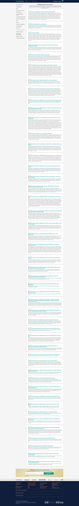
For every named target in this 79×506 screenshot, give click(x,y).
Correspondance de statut (19, 15)
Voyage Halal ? (18, 6)
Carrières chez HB (19, 36)
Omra (17, 8)
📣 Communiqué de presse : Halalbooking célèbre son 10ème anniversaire (42, 80)
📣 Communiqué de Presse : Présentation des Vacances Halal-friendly (41, 438)
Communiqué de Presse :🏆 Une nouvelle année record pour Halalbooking (42, 360)
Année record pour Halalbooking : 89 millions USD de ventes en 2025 (41, 11)
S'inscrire (59, 1)
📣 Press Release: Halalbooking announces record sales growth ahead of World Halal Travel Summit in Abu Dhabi (44, 462)
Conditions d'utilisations (36, 475)
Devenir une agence (19, 31)
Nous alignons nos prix (20, 10)
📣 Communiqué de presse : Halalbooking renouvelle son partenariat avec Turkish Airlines (44, 166)
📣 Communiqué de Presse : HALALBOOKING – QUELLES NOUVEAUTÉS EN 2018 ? (44, 396)
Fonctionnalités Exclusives (56, 487)
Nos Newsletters (19, 26)
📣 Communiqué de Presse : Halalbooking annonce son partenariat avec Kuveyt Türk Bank (44, 336)
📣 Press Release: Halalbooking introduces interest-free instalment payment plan (44, 328)
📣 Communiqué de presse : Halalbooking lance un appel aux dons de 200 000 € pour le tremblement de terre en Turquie (44, 108)
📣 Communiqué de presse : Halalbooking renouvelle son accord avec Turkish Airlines (44, 100)
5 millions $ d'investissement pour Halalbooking (37, 24)
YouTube (60, 502)
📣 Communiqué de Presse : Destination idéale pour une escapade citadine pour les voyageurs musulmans (44, 387)
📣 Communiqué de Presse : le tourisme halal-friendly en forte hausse (41, 378)
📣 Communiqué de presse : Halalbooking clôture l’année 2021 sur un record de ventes (45, 155)
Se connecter (55, 1)
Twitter (57, 502)
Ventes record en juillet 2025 (33, 32)
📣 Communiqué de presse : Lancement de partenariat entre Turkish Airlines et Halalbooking (43, 284)
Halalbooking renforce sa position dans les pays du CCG (39, 54)
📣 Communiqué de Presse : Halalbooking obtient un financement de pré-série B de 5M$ (44, 197)
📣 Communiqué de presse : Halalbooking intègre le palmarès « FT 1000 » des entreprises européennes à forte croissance (43, 276)
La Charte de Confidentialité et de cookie (45, 475)
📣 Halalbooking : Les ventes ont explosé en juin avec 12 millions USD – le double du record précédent (44, 177)
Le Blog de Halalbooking (20, 24)
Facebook (58, 502)
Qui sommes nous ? (18, 482)
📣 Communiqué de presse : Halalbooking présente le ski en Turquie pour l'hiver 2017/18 (43, 405)
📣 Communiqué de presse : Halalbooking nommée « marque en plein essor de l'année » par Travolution (45, 224)
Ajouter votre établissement (18, 34)
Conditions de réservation (20, 16)
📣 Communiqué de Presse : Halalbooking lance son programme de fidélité (42, 411)
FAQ (17, 20)
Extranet (53, 486)
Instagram (62, 502)
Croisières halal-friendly (20, 38)
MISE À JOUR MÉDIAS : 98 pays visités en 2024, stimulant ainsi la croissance (42, 65)
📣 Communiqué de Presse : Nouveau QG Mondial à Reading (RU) (40, 445)
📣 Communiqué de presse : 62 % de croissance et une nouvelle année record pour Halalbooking (44, 118)
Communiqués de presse (20, 29)
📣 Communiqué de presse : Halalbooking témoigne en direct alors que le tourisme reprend (44, 258)
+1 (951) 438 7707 (52, 502)
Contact (17, 22)
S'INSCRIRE (48, 473)
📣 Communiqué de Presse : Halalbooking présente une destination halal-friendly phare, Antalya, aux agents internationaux (44, 428)
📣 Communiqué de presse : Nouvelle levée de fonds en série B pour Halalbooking (44, 88)
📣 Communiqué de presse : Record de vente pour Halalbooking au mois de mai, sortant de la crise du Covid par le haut (43, 187)
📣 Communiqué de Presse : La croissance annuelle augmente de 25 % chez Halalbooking (43, 234)
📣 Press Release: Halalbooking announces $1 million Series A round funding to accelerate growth (43, 454)
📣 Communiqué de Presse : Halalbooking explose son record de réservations (43, 319)
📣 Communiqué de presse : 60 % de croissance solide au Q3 (40, 133)
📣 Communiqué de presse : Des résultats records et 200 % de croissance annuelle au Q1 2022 (45, 144)
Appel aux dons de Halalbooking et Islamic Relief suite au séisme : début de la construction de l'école (43, 45)
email (45, 502)
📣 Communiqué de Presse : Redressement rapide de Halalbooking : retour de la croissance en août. (43, 245)
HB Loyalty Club (34, 1)
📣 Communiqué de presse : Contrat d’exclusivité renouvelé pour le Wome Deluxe (44, 354)
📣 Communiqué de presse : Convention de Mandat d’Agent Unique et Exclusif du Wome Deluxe (43, 419)
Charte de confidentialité (20, 18)
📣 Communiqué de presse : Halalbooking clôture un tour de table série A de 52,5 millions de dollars (44, 292)
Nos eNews (41, 485)
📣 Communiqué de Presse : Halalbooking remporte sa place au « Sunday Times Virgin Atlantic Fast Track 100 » (44, 371)
